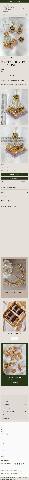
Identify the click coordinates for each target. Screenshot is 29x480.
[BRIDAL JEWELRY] (14, 359)
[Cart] (23, 8)
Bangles (3, 450)
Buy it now (14, 178)
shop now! (19, 1)
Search (2, 427)
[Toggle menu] (25, 398)
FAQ (2, 438)
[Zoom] (26, 53)
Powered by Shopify (17, 473)
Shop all (3, 456)
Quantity (3, 164)
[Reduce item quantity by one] (2, 167)
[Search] (26, 14)
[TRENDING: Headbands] (14, 274)
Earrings (3, 448)
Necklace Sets (4, 443)
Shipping (3, 170)
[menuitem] (14, 398)
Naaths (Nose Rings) (5, 452)
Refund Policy (4, 431)
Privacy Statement (5, 429)
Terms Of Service (5, 436)
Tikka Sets (3, 445)
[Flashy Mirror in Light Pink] (10, 225)
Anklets (2, 454)
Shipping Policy (4, 433)
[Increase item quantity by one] (7, 167)
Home (2, 58)
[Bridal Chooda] (14, 316)
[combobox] (14, 14)
